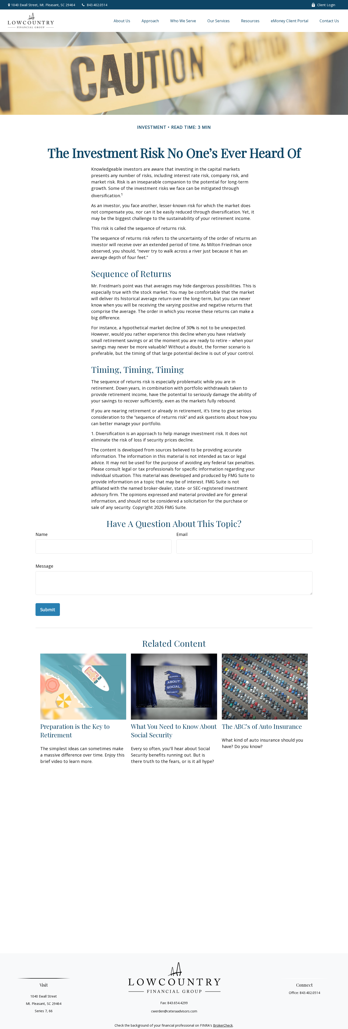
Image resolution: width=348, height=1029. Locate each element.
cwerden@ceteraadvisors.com (174, 1011)
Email (181, 534)
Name (42, 534)
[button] (122, 21)
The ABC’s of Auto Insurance (262, 726)
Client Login (326, 5)
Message (44, 566)
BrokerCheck (223, 1025)
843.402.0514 (97, 5)
